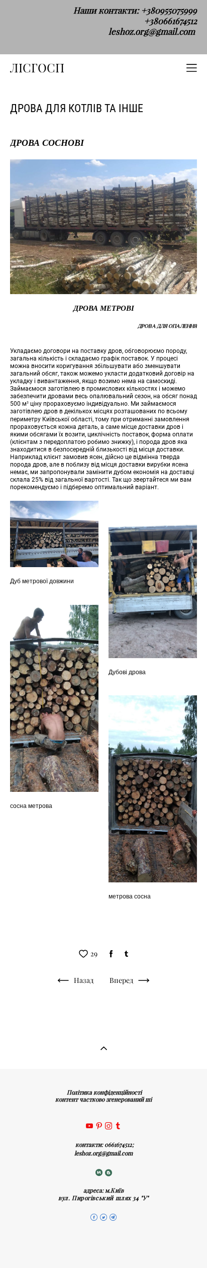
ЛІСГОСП (37, 68)
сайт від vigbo (103, 1244)
